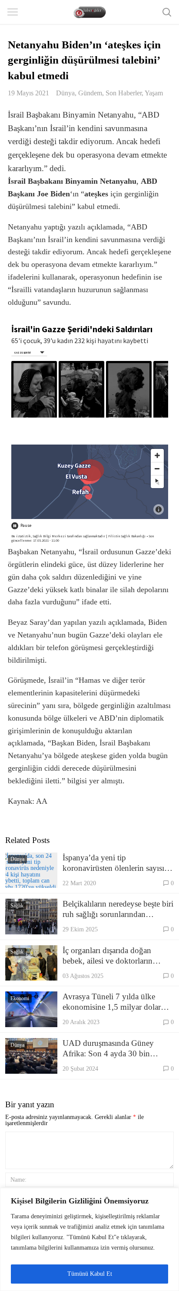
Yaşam (154, 93)
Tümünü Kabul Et (89, 1274)
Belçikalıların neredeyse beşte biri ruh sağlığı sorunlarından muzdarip (118, 909)
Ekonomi (19, 998)
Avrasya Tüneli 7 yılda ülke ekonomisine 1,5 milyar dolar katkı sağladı (112, 1002)
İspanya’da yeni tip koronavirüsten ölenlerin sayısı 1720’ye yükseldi (113, 863)
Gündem (90, 93)
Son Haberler (124, 93)
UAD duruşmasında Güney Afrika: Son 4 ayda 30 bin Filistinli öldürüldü (108, 1048)
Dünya (65, 93)
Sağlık (16, 906)
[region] (89, 1239)
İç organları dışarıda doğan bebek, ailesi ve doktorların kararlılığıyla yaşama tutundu (111, 956)
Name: (18, 1179)
